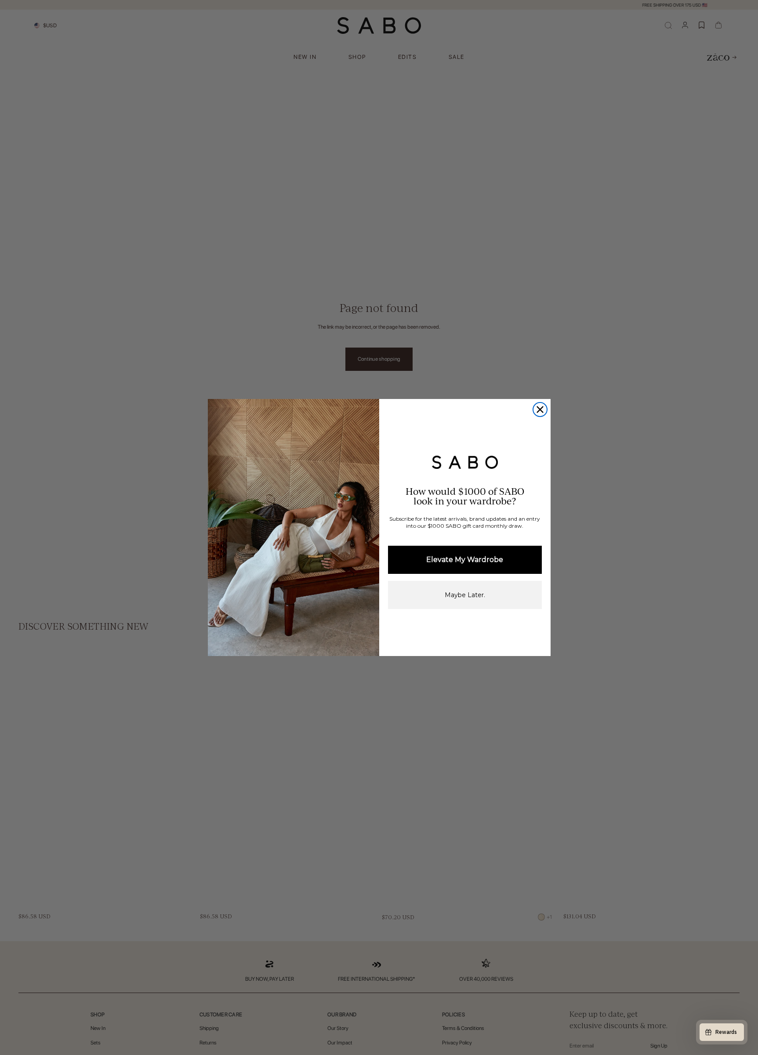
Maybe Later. (465, 595)
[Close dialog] (540, 409)
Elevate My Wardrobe (464, 559)
